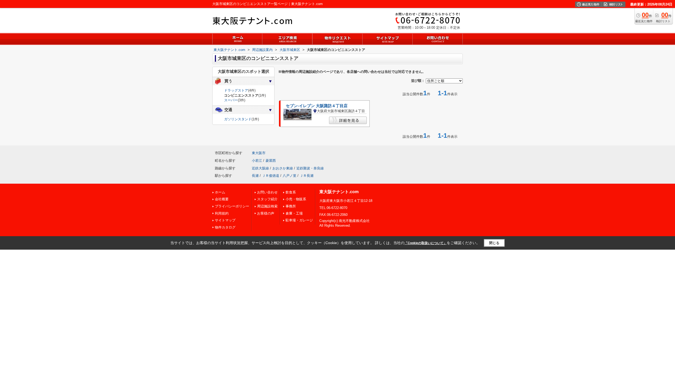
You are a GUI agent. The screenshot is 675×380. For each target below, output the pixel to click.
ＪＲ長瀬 (307, 176)
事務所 (291, 206)
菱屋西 (271, 161)
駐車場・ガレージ (299, 220)
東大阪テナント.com (339, 191)
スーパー (231, 100)
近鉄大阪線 (260, 168)
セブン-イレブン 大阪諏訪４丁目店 (317, 106)
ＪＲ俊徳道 (270, 176)
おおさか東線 (282, 168)
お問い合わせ (267, 192)
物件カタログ (225, 227)
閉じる (494, 243)
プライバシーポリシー (232, 206)
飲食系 (291, 192)
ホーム (220, 192)
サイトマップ (225, 220)
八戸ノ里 (289, 176)
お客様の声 (265, 213)
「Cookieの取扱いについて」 (425, 243)
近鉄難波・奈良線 (310, 168)
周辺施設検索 (267, 206)
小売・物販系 (296, 199)
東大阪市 (259, 153)
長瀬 (255, 176)
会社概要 (222, 199)
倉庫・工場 (294, 213)
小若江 (257, 161)
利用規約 (222, 213)
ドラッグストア (236, 90)
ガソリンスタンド (238, 119)
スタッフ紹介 (267, 199)
